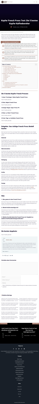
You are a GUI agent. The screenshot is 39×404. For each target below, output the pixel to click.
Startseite (2, 32)
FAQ (3, 81)
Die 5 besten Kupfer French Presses (9, 66)
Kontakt (19, 391)
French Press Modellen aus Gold (18, 190)
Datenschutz (19, 389)
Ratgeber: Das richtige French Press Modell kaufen (12, 73)
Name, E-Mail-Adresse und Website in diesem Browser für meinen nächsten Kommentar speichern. (20, 286)
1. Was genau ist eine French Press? (11, 82)
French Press (19, 364)
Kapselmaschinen (19, 374)
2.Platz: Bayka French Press (9, 68)
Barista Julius (9, 239)
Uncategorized (19, 380)
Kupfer (32, 187)
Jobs (19, 396)
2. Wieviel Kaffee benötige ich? (10, 83)
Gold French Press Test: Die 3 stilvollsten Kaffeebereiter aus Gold (9, 330)
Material (6, 74)
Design (6, 79)
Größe (6, 78)
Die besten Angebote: (7, 87)
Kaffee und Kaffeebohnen (19, 366)
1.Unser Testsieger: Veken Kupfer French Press (13, 67)
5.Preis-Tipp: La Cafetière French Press (11, 72)
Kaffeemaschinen (19, 368)
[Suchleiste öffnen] (34, 2)
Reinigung (6, 77)
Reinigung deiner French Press (17, 169)
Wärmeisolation (7, 76)
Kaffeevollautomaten (19, 372)
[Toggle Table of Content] (35, 64)
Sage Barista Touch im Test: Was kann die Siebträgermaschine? (29, 330)
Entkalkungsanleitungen (19, 361)
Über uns (19, 394)
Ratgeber (19, 376)
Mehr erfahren (30, 352)
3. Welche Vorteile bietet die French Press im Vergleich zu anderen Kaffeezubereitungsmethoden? (16, 85)
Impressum (19, 386)
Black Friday (19, 359)
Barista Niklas (27, 335)
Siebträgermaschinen (19, 378)
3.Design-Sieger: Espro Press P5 (10, 69)
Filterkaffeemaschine (19, 362)
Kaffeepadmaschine (19, 370)
